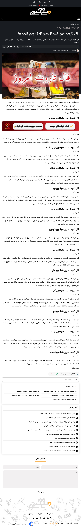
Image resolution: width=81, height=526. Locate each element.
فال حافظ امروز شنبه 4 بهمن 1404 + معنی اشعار (63, 395)
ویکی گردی (53, 523)
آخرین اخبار (74, 407)
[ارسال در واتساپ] (4, 47)
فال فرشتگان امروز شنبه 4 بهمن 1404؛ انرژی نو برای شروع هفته (60, 391)
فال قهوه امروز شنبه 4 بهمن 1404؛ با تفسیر (28, 391)
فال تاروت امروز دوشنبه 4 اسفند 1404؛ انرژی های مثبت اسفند (59, 451)
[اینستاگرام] (34, 3)
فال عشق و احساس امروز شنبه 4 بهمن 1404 (64, 400)
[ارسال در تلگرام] (8, 47)
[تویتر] (45, 3)
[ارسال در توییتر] (11, 47)
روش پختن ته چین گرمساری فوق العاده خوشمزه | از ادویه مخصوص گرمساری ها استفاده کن (51, 430)
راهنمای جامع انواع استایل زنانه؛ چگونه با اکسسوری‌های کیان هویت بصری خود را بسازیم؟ (52, 422)
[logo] (40, 11)
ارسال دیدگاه (40, 492)
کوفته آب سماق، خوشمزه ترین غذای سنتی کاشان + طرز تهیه (59, 426)
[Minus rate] (52, 374)
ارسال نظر (40, 459)
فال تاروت (67, 379)
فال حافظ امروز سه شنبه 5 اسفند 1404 (65, 438)
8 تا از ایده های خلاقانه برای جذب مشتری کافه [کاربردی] (60, 418)
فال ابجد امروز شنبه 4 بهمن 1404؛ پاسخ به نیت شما (25, 395)
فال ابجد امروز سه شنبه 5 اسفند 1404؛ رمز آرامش (62, 447)
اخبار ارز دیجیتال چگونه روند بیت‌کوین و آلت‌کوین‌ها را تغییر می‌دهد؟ (57, 414)
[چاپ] (18, 47)
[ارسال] (15, 47)
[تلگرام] (39, 3)
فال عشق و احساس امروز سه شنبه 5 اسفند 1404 (62, 443)
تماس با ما (49, 513)
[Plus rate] (57, 374)
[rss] (50, 3)
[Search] (2, 18)
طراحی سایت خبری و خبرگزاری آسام (18, 524)
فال (74, 379)
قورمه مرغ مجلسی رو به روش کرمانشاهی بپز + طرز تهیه (60, 434)
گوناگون (72, 24)
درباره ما (39, 513)
